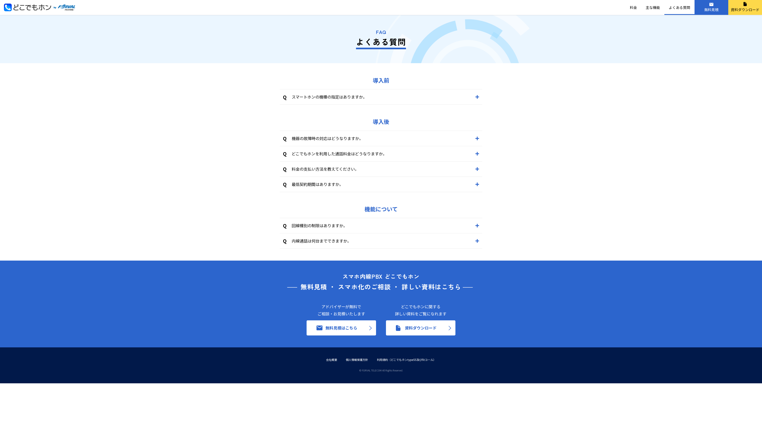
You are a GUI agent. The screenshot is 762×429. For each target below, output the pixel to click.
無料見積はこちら (341, 328)
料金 (633, 7)
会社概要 (331, 360)
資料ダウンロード (745, 9)
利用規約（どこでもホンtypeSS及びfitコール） (406, 360)
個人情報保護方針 (357, 360)
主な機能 (653, 7)
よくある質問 (679, 7)
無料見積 (711, 9)
